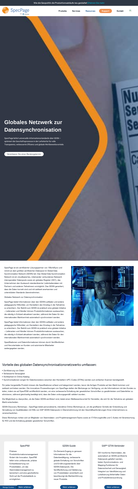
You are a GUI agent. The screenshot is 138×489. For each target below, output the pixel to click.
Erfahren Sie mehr (95, 3)
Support (105, 11)
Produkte (63, 11)
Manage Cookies (8, 487)
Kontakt (120, 11)
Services (76, 11)
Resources (90, 11)
